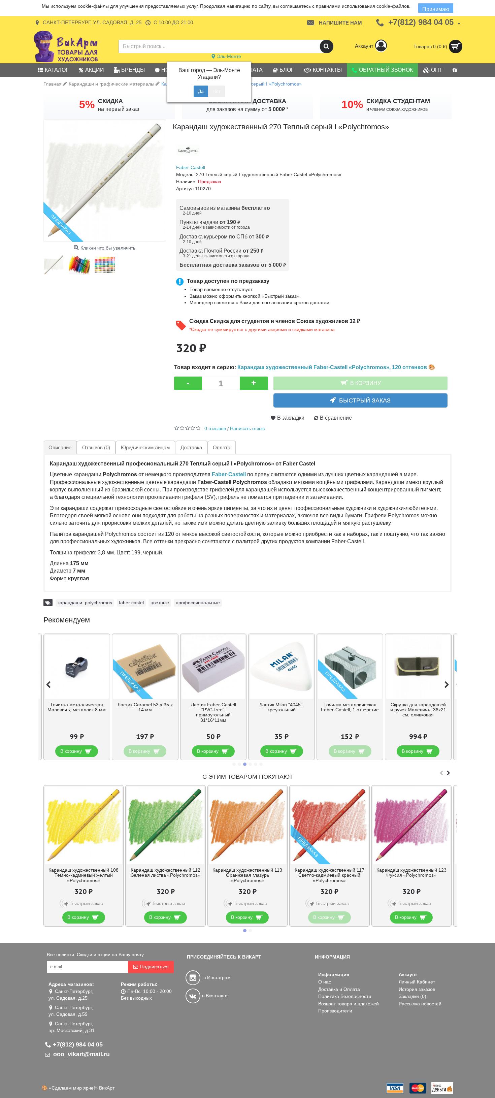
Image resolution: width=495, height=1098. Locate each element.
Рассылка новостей (420, 1003)
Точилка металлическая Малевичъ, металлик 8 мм (76, 707)
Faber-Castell (190, 167)
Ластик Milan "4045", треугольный (281, 707)
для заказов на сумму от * (247, 109)
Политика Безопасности (344, 996)
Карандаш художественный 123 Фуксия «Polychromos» (411, 872)
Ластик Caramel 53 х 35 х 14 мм (145, 707)
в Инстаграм (216, 977)
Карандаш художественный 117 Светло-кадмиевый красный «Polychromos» (329, 875)
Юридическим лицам (145, 447)
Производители (335, 1010)
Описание (59, 447)
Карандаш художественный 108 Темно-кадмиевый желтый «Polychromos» (83, 875)
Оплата (221, 447)
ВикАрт (106, 1088)
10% (352, 104)
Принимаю (435, 9)
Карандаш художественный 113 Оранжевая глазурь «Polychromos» (247, 875)
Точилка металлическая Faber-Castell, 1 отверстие (350, 707)
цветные (160, 602)
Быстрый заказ (365, 400)
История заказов (417, 989)
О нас (324, 981)
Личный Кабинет (417, 981)
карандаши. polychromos (85, 602)
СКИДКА (110, 101)
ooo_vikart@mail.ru (81, 1054)
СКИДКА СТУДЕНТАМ (398, 101)
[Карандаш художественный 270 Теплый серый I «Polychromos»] (104, 180)
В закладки (290, 418)
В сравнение (336, 418)
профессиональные (198, 602)
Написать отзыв (247, 428)
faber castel (131, 602)
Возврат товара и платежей (348, 1003)
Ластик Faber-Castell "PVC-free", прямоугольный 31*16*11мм (213, 712)
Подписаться (154, 966)
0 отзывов (215, 428)
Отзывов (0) (96, 447)
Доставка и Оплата (339, 989)
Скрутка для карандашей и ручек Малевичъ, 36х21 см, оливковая (418, 710)
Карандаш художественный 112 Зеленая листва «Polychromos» (165, 872)
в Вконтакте (215, 995)
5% (87, 104)
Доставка (191, 447)
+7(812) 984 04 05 (78, 1044)
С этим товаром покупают (247, 776)
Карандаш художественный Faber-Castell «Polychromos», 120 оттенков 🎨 (336, 367)
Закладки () (412, 996)
